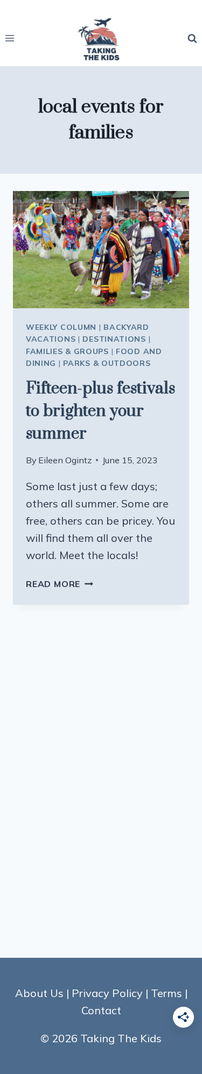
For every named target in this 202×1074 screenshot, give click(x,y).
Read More (59, 583)
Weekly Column (61, 327)
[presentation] (101, 249)
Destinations (113, 339)
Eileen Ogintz (65, 460)
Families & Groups (67, 351)
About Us (39, 993)
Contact (101, 1010)
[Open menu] (10, 38)
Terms (166, 993)
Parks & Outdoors (106, 363)
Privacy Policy (107, 993)
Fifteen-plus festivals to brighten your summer (100, 411)
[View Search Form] (192, 38)
